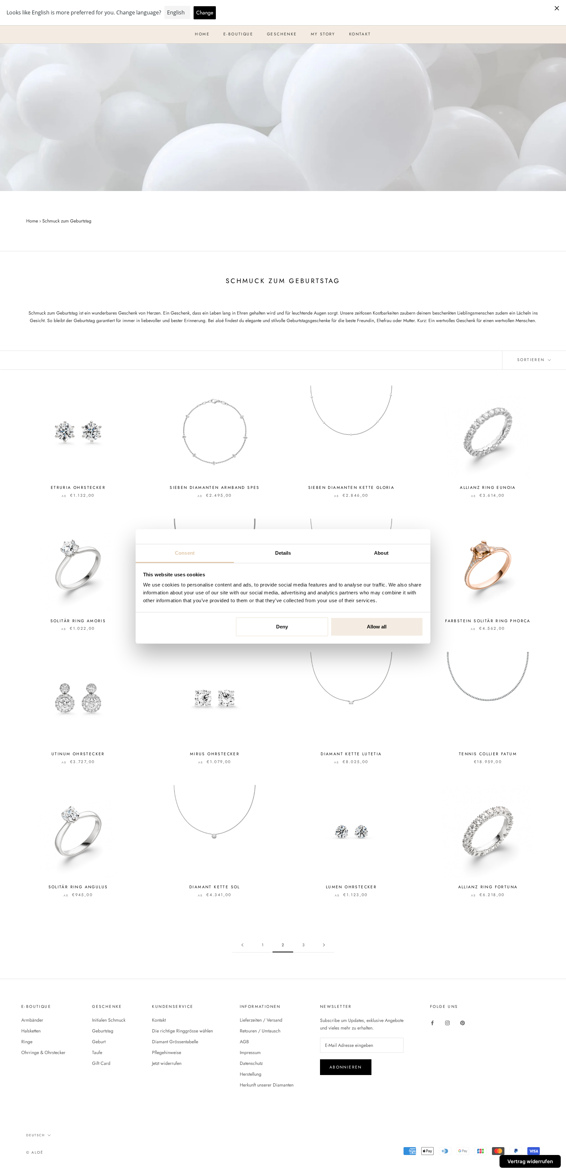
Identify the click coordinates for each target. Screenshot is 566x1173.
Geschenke (282, 34)
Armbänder (32, 1020)
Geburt (98, 1041)
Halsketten (31, 1031)
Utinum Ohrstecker (78, 754)
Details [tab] (283, 553)
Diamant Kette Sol (214, 887)
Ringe (26, 1041)
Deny (282, 626)
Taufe (97, 1052)
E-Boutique (238, 34)
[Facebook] (432, 1022)
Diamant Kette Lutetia (351, 754)
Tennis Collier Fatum (488, 754)
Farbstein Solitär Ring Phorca (488, 621)
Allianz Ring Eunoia (488, 487)
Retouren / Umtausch (260, 1031)
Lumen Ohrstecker (351, 887)
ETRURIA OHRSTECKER (78, 487)
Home (202, 34)
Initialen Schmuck (108, 1020)
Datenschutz (251, 1063)
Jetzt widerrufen (166, 1063)
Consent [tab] (185, 553)
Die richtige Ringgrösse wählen (182, 1031)
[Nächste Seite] (324, 945)
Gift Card (101, 1063)
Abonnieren (346, 1067)
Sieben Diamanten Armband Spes (215, 487)
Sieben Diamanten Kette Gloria (351, 487)
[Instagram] (447, 1022)
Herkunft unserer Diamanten (266, 1085)
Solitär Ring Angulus (78, 887)
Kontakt (360, 34)
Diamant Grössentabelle (175, 1041)
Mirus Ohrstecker (214, 754)
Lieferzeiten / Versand (261, 1020)
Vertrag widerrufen (530, 1161)
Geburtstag (102, 1031)
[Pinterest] (462, 1022)
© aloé (34, 1152)
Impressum (250, 1052)
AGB (244, 1041)
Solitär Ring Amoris (78, 621)
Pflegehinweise (166, 1052)
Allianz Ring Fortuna (488, 887)
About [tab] (381, 553)
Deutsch (35, 1135)
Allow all (377, 626)
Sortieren (532, 360)
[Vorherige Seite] (242, 945)
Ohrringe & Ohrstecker (43, 1052)
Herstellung (250, 1074)
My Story (323, 34)
